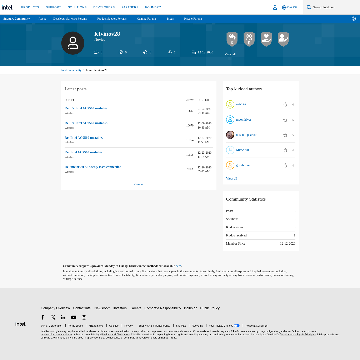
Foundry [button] (148, 7)
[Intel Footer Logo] (20, 323)
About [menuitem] (43, 18)
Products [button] (29, 7)
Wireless (70, 113)
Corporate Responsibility (163, 308)
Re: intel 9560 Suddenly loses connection (98, 167)
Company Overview (55, 308)
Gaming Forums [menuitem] (154, 18)
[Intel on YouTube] (73, 318)
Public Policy (210, 308)
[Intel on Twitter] (53, 318)
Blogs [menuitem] (178, 18)
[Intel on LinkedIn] (63, 318)
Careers (136, 308)
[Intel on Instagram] (84, 318)
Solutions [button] (75, 7)
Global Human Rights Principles (297, 335)
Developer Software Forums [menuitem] (73, 18)
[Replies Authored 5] (232, 39)
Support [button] (52, 7)
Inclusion (191, 308)
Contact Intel (82, 308)
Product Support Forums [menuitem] (118, 18)
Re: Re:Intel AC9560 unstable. (88, 109)
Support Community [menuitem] (17, 18)
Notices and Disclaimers (115, 335)
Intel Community (72, 70)
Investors (121, 308)
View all (230, 54)
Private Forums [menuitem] (202, 18)
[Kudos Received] (266, 39)
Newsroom (103, 308)
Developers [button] (101, 7)
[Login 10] (249, 39)
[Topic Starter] (283, 39)
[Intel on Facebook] (42, 318)
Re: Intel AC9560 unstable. (86, 138)
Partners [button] (126, 7)
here (182, 266)
